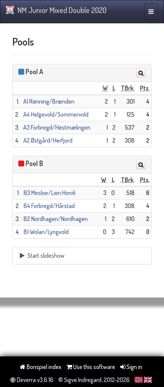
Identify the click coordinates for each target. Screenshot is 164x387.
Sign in (133, 367)
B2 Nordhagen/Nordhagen (56, 219)
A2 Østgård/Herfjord (47, 140)
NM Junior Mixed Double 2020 (62, 10)
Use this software (93, 367)
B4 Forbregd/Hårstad (49, 206)
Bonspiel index (43, 367)
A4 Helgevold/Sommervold (55, 114)
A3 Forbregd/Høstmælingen (56, 127)
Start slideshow (45, 255)
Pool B (34, 163)
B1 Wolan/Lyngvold (46, 232)
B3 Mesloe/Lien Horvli (50, 193)
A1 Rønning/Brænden (48, 101)
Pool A (34, 71)
